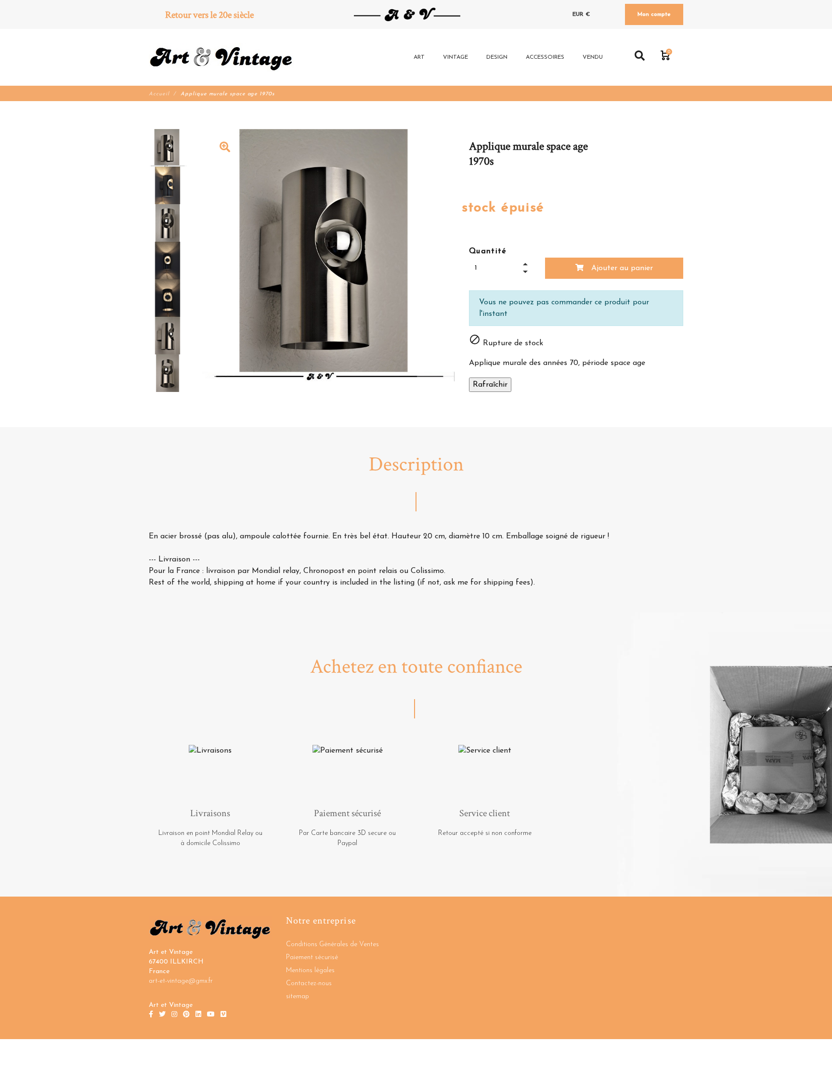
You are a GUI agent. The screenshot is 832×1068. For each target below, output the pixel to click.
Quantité (488, 251)
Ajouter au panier (621, 268)
